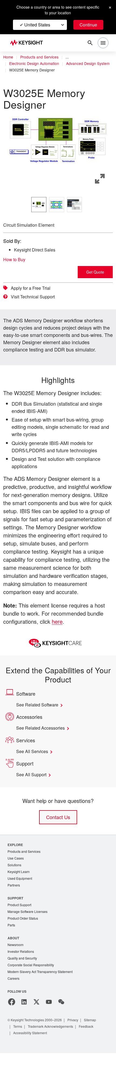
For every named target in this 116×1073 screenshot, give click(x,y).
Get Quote (95, 272)
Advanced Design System (31, 70)
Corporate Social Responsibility (32, 984)
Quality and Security (23, 977)
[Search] (90, 43)
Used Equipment (20, 895)
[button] (58, 140)
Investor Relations (22, 970)
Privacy (78, 1040)
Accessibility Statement (31, 1053)
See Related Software (39, 720)
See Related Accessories (42, 743)
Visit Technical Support (35, 296)
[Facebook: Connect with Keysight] (12, 1022)
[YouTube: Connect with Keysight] (49, 1022)
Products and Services (41, 57)
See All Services (33, 767)
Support (16, 915)
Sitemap (96, 1040)
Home (8, 57)
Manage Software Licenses (29, 929)
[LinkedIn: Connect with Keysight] (24, 1022)
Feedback (92, 1046)
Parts (12, 943)
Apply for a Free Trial (33, 288)
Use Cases (16, 874)
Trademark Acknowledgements (54, 1046)
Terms (18, 1046)
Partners (14, 902)
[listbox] (58, 205)
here (61, 637)
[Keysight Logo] (28, 43)
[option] (38, 204)
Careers (14, 998)
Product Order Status (24, 936)
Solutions (15, 881)
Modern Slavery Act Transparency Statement (42, 991)
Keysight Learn (19, 888)
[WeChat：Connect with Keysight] (61, 1022)
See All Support (32, 790)
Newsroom (16, 963)
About (14, 956)
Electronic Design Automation (35, 63)
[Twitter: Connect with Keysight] (36, 1022)
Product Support (20, 922)
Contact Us (58, 833)
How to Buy (15, 259)
